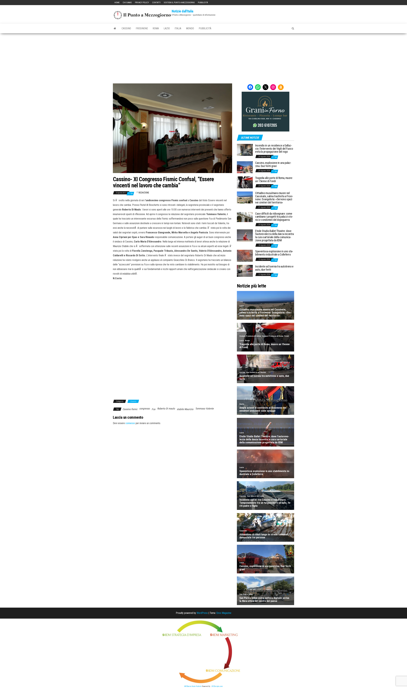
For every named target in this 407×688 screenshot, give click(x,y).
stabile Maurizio (185, 409)
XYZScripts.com (217, 686)
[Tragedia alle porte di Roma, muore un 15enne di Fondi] (245, 182)
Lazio (167, 28)
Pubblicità (203, 2)
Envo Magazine (223, 612)
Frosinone (142, 28)
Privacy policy (142, 2)
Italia (178, 28)
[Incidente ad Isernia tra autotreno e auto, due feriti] (245, 270)
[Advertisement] (203, 57)
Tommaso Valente (204, 408)
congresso (144, 408)
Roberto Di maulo (166, 408)
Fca (153, 409)
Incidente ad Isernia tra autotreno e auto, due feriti (274, 268)
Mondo (190, 28)
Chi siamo (127, 2)
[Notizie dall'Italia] (114, 28)
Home (117, 2)
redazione (144, 192)
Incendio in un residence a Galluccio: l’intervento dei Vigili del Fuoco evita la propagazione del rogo (274, 148)
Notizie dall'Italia (182, 11)
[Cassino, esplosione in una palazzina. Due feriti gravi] (245, 167)
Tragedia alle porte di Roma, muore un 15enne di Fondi (273, 179)
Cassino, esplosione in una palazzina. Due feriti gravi (273, 164)
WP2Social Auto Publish (192, 686)
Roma (156, 28)
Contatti (156, 2)
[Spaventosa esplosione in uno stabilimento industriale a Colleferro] (245, 255)
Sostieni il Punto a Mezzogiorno (179, 2)
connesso (130, 423)
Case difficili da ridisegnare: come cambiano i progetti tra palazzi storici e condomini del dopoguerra (274, 217)
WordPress (202, 612)
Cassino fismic (130, 409)
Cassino (126, 28)
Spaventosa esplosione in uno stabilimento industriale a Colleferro (274, 253)
